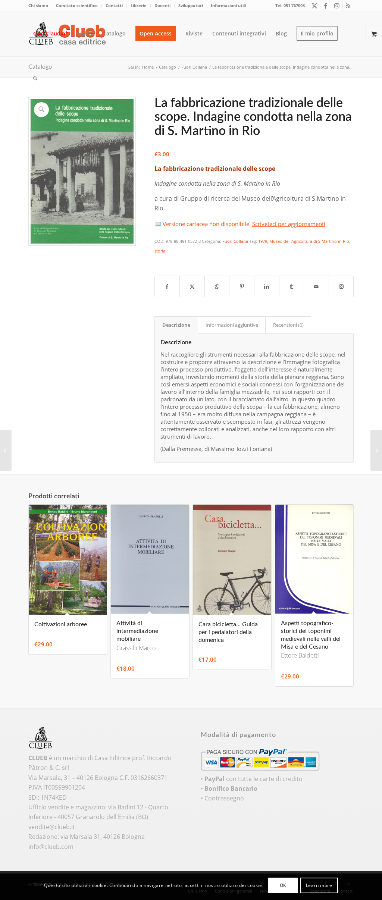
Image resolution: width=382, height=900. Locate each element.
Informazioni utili (228, 5)
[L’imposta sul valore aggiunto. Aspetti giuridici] (6, 450)
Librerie (139, 5)
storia (159, 251)
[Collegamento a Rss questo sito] (348, 5)
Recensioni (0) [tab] (288, 325)
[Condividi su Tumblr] (291, 286)
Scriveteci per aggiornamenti (288, 224)
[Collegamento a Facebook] (325, 5)
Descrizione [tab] (176, 325)
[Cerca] (35, 78)
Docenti (162, 5)
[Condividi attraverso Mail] (316, 286)
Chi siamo (38, 5)
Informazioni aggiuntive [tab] (232, 325)
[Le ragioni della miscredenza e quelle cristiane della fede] (376, 450)
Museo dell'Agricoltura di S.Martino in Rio (309, 241)
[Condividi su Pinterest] (241, 286)
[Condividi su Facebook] (167, 286)
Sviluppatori (190, 5)
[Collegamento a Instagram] (336, 5)
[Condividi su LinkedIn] (266, 286)
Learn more (319, 885)
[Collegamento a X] (314, 5)
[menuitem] (40, 5)
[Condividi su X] (192, 286)
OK (283, 885)
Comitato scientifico (77, 5)
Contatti (114, 5)
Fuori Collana (235, 241)
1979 (262, 241)
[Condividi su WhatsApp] (217, 286)
